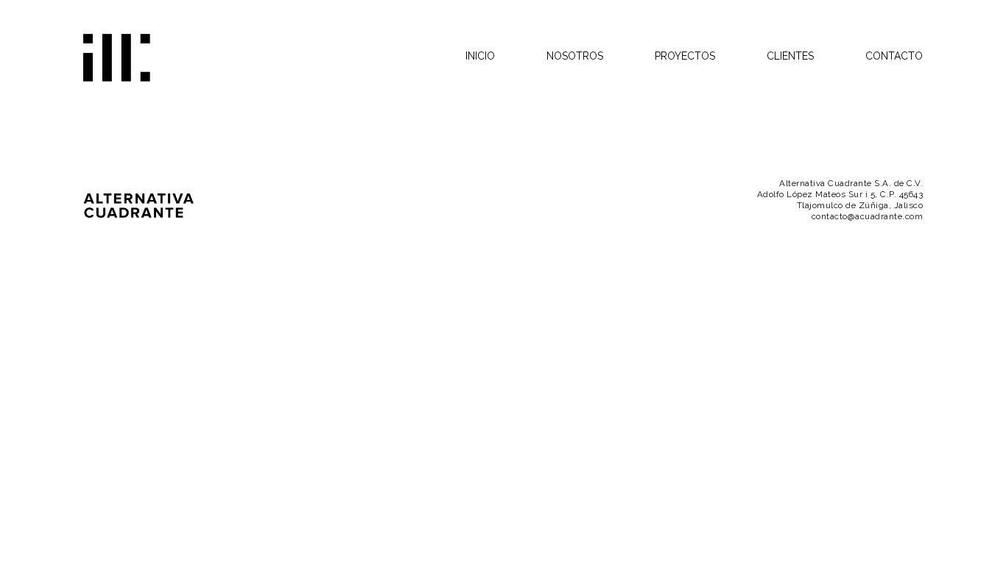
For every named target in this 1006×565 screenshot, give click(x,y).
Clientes (790, 56)
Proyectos (685, 56)
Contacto (894, 56)
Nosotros (574, 56)
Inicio (480, 56)
